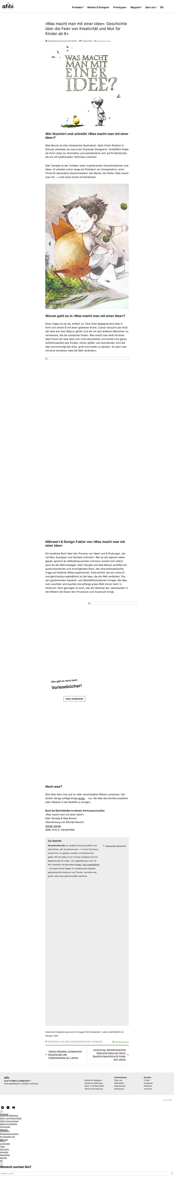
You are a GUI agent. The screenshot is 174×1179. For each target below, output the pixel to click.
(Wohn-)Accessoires (94, 1089)
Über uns (118, 1080)
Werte (2, 1141)
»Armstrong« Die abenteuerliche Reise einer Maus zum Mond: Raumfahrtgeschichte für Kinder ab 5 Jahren (109, 1055)
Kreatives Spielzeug (94, 1083)
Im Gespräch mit (7, 1136)
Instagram (148, 1083)
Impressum (119, 1089)
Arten (81, 798)
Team (2, 1146)
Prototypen (119, 7)
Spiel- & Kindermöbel (94, 1086)
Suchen (172, 1173)
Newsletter (119, 1083)
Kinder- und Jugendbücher (87, 864)
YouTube (148, 1089)
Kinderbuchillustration (80, 1041)
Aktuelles (4, 1152)
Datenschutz (120, 1086)
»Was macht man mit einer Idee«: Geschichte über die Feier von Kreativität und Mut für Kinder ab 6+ (86, 28)
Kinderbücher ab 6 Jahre (59, 1041)
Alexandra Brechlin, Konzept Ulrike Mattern (62, 41)
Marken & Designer (98, 7)
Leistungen (5, 1143)
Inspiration (5, 1131)
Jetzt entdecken (74, 698)
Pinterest (148, 1086)
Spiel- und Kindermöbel (11, 1118)
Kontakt (3, 1158)
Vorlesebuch (96, 1041)
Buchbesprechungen (104, 41)
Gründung (4, 1149)
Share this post (122, 1042)
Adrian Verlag (53, 826)
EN (161, 7)
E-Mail (147, 1080)
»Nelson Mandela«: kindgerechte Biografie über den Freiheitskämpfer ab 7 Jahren (65, 1054)
